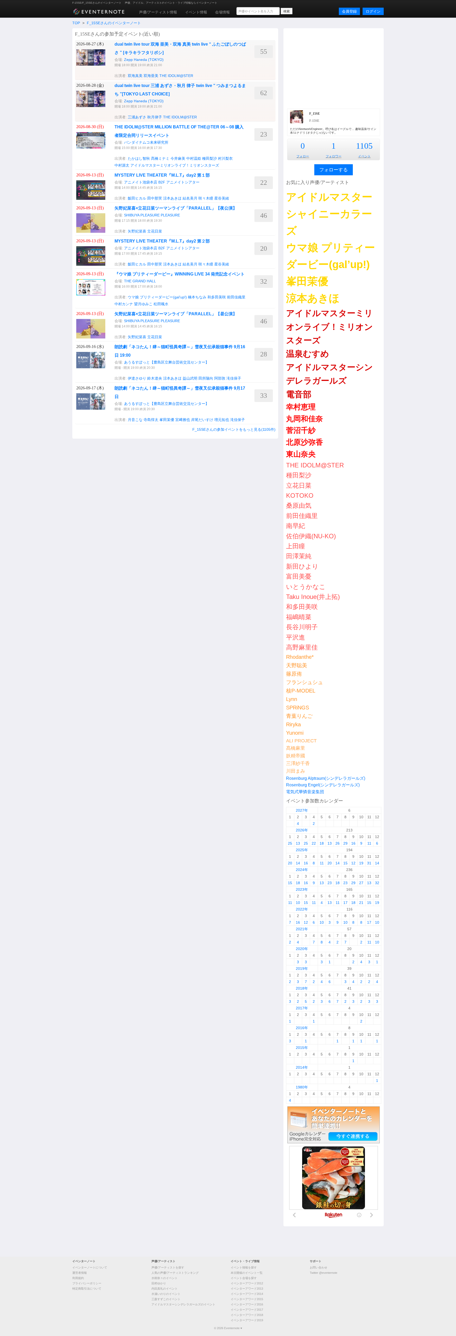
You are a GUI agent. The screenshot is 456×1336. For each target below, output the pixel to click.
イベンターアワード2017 (247, 1309)
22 (314, 843)
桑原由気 (298, 505)
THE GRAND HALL (140, 281)
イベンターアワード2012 (247, 1283)
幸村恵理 (301, 407)
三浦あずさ (137, 117)
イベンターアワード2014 (247, 1293)
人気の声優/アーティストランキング (175, 1272)
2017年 (302, 1008)
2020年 (302, 949)
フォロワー (333, 156)
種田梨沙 (209, 158)
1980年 (302, 1087)
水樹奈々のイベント (164, 1278)
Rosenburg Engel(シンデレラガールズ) (323, 785)
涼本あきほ (172, 198)
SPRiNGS (297, 707)
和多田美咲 (216, 297)
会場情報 (222, 12)
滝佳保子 (233, 378)
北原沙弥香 (304, 442)
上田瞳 (295, 546)
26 (337, 843)
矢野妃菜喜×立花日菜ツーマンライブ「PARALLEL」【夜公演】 (176, 208)
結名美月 (190, 198)
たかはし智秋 (139, 158)
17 (345, 903)
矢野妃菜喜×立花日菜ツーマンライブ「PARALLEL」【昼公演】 (176, 314)
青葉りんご (299, 716)
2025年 (302, 850)
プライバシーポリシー (86, 1283)
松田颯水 (161, 304)
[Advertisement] (333, 68)
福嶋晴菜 (298, 617)
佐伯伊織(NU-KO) (311, 536)
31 (369, 863)
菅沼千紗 (301, 430)
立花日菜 (154, 231)
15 (345, 863)
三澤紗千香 (298, 763)
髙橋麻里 (295, 748)
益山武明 (190, 378)
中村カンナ (124, 304)
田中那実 (154, 198)
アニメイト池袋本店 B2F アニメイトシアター (162, 182)
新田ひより (302, 566)
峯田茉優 (166, 420)
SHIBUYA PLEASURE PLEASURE (152, 215)
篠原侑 (294, 674)
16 (353, 843)
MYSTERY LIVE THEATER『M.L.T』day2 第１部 (162, 175)
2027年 (302, 810)
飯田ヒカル (137, 198)
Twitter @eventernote (323, 1272)
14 (298, 863)
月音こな (135, 420)
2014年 (302, 1067)
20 (290, 863)
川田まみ (295, 771)
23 (329, 883)
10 (298, 903)
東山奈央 (301, 454)
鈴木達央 (154, 378)
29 (345, 843)
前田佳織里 (236, 297)
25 (290, 843)
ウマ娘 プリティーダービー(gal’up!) (157, 297)
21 (361, 903)
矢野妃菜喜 (137, 231)
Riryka (293, 724)
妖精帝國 (295, 755)
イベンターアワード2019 (247, 1320)
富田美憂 (298, 576)
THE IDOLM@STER (176, 76)
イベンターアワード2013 (247, 1288)
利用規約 (78, 1278)
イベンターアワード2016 (247, 1304)
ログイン (373, 11)
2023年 (302, 889)
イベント (364, 156)
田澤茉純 (298, 556)
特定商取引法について (86, 1288)
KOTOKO (300, 495)
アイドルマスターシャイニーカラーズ (329, 213)
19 (361, 863)
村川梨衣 (225, 158)
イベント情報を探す (244, 1267)
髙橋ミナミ (160, 158)
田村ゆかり (158, 1283)
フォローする (333, 169)
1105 (364, 146)
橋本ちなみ (197, 297)
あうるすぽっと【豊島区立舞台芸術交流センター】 (166, 362)
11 (369, 843)
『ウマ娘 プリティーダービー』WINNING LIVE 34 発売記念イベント (180, 274)
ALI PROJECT (301, 740)
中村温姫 (193, 158)
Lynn (291, 699)
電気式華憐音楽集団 (305, 792)
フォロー (302, 156)
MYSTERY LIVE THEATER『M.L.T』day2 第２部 (162, 241)
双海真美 (135, 76)
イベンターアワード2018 (247, 1314)
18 (322, 843)
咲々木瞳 (205, 198)
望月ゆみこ (143, 304)
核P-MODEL (300, 691)
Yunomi (294, 733)
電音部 (298, 394)
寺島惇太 (151, 420)
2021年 (302, 929)
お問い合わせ (318, 1267)
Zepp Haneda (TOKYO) (144, 59)
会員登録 (349, 11)
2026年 (302, 830)
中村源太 (122, 165)
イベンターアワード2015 (247, 1299)
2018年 (302, 988)
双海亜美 (151, 76)
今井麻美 (177, 158)
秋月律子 (154, 117)
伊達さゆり (137, 378)
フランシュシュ (304, 682)
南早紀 (295, 525)
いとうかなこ (306, 586)
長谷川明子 (302, 627)
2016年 (302, 1028)
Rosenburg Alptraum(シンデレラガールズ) (325, 778)
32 (377, 883)
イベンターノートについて (89, 1267)
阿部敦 (219, 378)
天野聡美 (296, 665)
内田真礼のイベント (164, 1288)
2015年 (302, 1047)
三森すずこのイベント (165, 1299)
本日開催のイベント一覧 (247, 1272)
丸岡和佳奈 (304, 419)
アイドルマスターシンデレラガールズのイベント (183, 1304)
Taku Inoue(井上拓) (313, 596)
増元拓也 (221, 420)
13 (298, 843)
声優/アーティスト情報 (158, 12)
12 (353, 863)
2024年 (302, 870)
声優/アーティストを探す (167, 1267)
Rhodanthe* (300, 657)
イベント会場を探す (244, 1278)
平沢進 (295, 637)
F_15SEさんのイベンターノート (114, 23)
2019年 (302, 968)
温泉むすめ (307, 354)
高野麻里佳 (302, 647)
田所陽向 (205, 378)
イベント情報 (196, 12)
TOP (76, 23)
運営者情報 (79, 1272)
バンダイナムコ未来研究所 (146, 142)
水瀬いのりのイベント (165, 1293)
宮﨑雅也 (182, 420)
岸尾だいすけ (202, 420)
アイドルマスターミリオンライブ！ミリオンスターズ (174, 165)
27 (361, 883)
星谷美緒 (221, 198)
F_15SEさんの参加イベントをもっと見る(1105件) (234, 429)
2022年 (302, 909)
